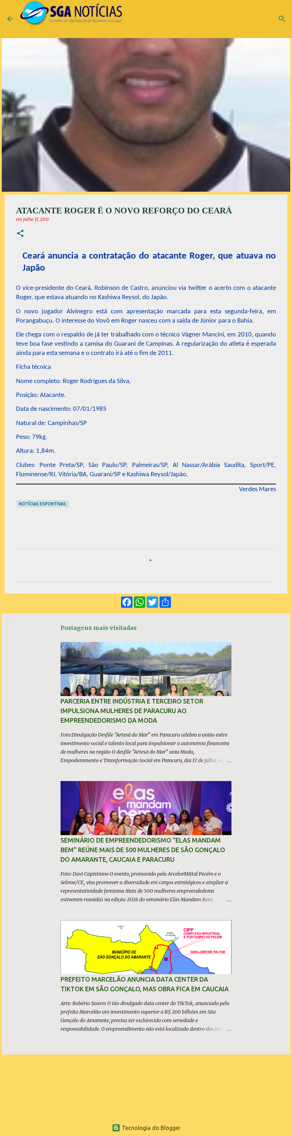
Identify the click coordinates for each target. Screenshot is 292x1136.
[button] (20, 234)
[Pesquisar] (282, 18)
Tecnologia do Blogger (150, 1128)
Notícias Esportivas (42, 503)
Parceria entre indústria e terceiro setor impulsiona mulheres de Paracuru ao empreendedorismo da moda (132, 710)
